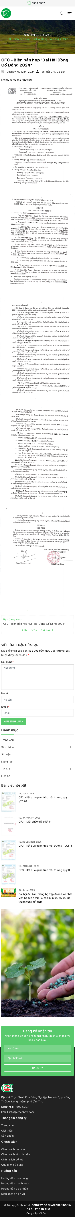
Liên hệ (5, 775)
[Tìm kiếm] (62, 13)
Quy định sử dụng (12, 1164)
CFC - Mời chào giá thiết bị (35, 821)
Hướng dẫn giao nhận (14, 1188)
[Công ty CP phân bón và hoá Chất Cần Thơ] (6, 12)
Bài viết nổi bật (13, 785)
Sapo (46, 1213)
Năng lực (7, 761)
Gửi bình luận (13, 721)
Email (5, 706)
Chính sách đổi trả (12, 1159)
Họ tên (6, 693)
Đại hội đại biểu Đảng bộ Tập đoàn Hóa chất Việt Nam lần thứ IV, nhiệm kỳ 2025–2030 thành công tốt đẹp (45, 897)
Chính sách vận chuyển (15, 1154)
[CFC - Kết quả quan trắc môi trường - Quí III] (8, 850)
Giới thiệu (7, 1130)
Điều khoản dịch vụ (13, 1193)
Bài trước (31, 630)
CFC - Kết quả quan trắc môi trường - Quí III (45, 845)
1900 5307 (38, 3)
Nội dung (7, 661)
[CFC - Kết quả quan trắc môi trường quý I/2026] (8, 802)
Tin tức (5, 768)
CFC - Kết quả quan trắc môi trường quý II (44, 870)
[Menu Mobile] (70, 13)
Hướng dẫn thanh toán (15, 1183)
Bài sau (46, 630)
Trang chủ (7, 739)
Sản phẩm (7, 747)
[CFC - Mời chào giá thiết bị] (8, 826)
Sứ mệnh (6, 754)
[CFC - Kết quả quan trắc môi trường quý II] (8, 874)
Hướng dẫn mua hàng (14, 1178)
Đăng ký (37, 1067)
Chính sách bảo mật (13, 1149)
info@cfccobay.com (21, 1111)
